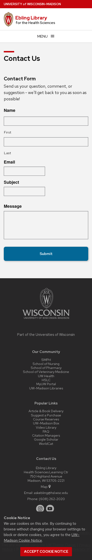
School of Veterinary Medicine (46, 371)
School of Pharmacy (46, 367)
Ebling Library (31, 18)
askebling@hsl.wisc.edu (51, 492)
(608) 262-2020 (52, 499)
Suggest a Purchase (46, 415)
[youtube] (50, 509)
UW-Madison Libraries (46, 388)
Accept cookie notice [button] (46, 551)
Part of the (46, 334)
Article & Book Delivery (46, 411)
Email (9, 162)
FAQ (46, 431)
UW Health (46, 376)
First (7, 132)
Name (9, 110)
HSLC (46, 380)
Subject (11, 182)
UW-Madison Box (46, 423)
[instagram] (40, 509)
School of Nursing (46, 363)
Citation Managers (46, 435)
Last (7, 153)
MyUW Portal (46, 384)
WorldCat (46, 443)
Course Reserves (46, 419)
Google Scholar (46, 439)
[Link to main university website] (46, 319)
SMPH (46, 359)
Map (44, 486)
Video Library (46, 427)
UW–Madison (32, 4)
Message (13, 206)
